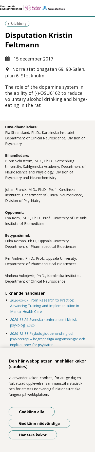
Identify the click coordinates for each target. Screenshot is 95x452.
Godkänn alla (31, 411)
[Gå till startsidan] (47, 8)
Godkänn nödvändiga (39, 423)
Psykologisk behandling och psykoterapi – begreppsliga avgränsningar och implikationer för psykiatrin (47, 339)
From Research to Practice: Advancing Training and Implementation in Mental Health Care (44, 306)
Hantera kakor (33, 434)
